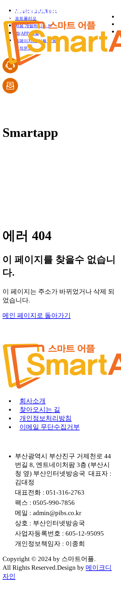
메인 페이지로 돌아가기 (36, 315)
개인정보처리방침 (46, 418)
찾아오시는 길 (40, 409)
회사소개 (33, 400)
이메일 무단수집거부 (50, 426)
